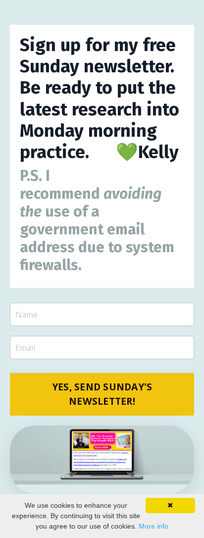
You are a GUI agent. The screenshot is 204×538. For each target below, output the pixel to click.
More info (153, 526)
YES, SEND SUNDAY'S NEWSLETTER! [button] (102, 394)
